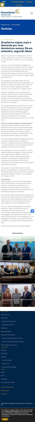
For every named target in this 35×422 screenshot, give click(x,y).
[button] (2, 5)
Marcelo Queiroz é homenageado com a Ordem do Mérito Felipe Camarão (16, 300)
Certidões (4, 379)
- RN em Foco (5, 364)
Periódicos (4, 353)
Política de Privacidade (11, 411)
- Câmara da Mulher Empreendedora (12, 342)
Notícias (6, 28)
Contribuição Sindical (7, 382)
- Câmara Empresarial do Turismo (12, 338)
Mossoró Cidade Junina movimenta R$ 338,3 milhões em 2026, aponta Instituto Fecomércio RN (16, 253)
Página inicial (5, 25)
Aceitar (5, 419)
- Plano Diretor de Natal (8, 367)
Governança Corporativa (9, 345)
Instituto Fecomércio (7, 387)
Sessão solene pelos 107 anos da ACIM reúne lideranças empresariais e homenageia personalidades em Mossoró (16, 277)
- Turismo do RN (6, 360)
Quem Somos (5, 314)
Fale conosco (5, 390)
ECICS (3, 376)
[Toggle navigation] (31, 13)
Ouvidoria (4, 394)
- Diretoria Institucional (8, 321)
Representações (6, 331)
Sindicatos (4, 328)
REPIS (3, 372)
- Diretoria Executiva (7, 325)
